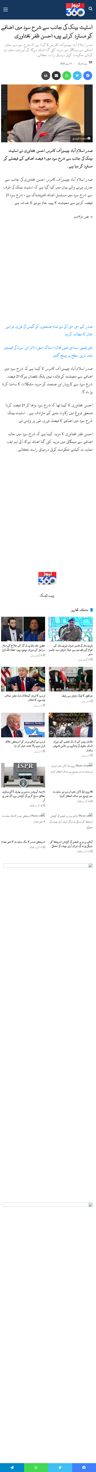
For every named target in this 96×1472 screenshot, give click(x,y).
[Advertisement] (48, 273)
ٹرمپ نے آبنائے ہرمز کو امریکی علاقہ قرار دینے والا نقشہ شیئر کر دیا (25, 743)
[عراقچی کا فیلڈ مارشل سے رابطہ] (71, 679)
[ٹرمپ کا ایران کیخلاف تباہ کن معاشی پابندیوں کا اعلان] (23, 679)
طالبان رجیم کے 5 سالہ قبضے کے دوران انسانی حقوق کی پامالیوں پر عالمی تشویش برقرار (73, 746)
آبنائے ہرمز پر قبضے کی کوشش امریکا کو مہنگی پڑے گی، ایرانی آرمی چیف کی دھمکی (71, 844)
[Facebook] (87, 75)
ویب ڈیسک (82, 63)
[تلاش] (90, 11)
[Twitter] (77, 75)
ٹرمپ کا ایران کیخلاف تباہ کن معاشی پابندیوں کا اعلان (25, 698)
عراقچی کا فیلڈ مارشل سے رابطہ (77, 695)
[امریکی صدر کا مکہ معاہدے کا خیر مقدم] (23, 825)
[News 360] (75, 9)
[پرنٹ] (45, 75)
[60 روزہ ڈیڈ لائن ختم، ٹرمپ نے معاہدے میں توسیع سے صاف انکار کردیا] (71, 775)
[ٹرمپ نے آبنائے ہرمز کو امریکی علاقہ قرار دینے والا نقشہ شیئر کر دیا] (23, 725)
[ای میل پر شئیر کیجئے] (56, 75)
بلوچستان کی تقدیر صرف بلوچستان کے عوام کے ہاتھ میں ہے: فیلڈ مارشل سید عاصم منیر (71, 650)
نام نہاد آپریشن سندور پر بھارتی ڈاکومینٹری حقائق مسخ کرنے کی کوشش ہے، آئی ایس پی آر (23, 796)
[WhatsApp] (66, 75)
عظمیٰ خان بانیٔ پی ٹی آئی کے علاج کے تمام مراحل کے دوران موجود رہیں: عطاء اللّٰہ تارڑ (23, 647)
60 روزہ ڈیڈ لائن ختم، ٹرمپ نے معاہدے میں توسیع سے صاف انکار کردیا (73, 794)
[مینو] (5, 11)
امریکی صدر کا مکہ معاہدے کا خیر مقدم (23, 841)
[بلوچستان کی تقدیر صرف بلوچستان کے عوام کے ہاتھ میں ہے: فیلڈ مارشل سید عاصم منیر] (71, 629)
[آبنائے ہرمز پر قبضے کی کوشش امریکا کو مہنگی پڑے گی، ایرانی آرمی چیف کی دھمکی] (71, 825)
